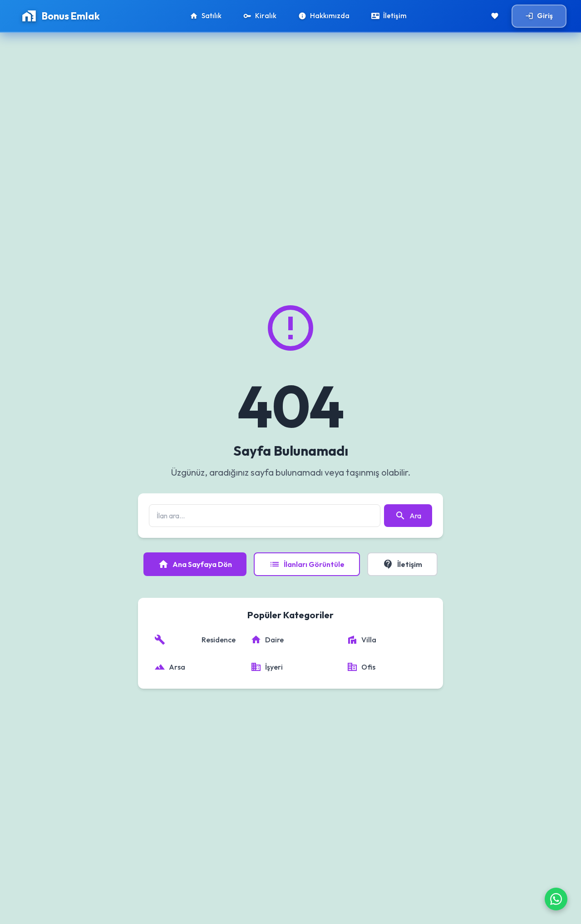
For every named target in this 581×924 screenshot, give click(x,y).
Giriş (539, 15)
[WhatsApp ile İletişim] (556, 899)
